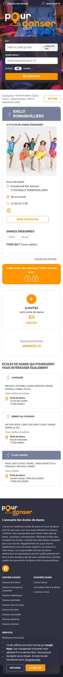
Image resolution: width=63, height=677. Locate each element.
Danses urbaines (10, 624)
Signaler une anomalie (46, 259)
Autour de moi (49, 47)
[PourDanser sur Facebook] (5, 568)
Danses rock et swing (13, 605)
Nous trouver (18, 196)
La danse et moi (41, 592)
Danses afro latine (11, 582)
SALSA (25, 237)
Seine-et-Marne (18, 98)
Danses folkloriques (12, 595)
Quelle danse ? (12, 55)
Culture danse (40, 582)
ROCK (12, 237)
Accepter (35, 667)
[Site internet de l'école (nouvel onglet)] (9, 210)
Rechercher (31, 76)
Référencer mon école (13, 637)
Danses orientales (11, 600)
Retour (52, 98)
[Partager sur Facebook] (27, 279)
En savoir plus (32, 659)
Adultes (27, 68)
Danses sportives (10, 619)
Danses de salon (10, 609)
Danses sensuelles (11, 614)
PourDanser (8, 95)
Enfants (9, 68)
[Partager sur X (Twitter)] (35, 279)
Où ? (7, 41)
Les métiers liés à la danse (47, 587)
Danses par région (17, 4)
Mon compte (53, 4)
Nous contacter (27, 219)
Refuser (15, 667)
